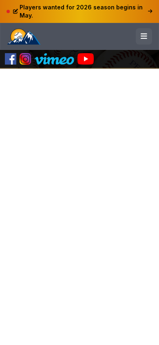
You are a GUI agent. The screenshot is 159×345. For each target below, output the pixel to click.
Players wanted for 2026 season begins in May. (81, 11)
